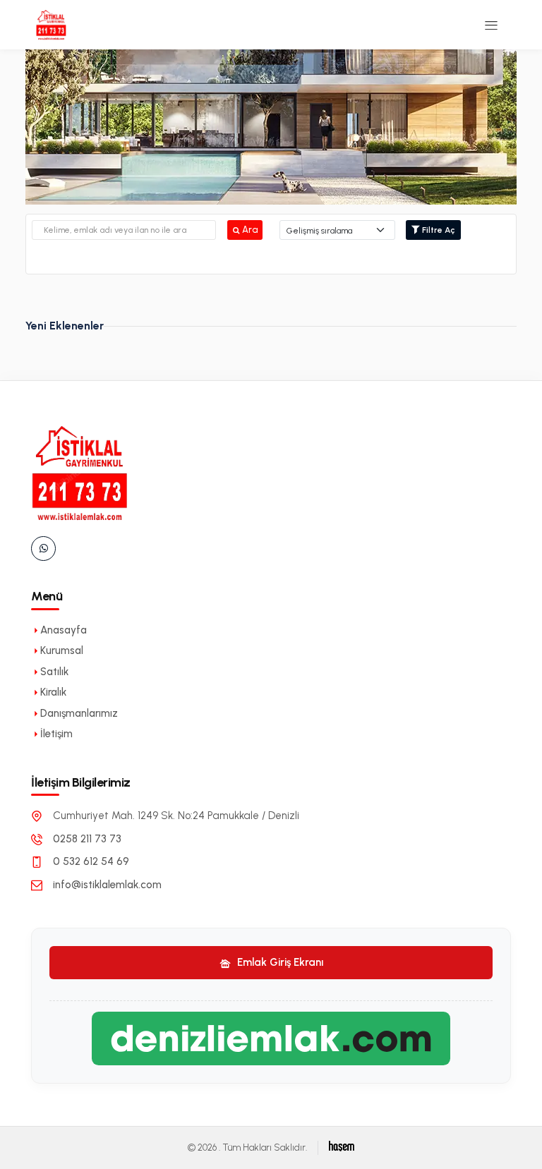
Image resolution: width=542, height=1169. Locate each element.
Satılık (54, 671)
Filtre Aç (437, 230)
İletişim (56, 733)
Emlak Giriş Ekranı (278, 962)
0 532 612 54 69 (91, 861)
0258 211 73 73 (87, 838)
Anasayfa (63, 630)
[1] (491, 24)
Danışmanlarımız (79, 713)
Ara (250, 229)
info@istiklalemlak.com (107, 884)
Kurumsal (61, 650)
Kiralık (53, 692)
